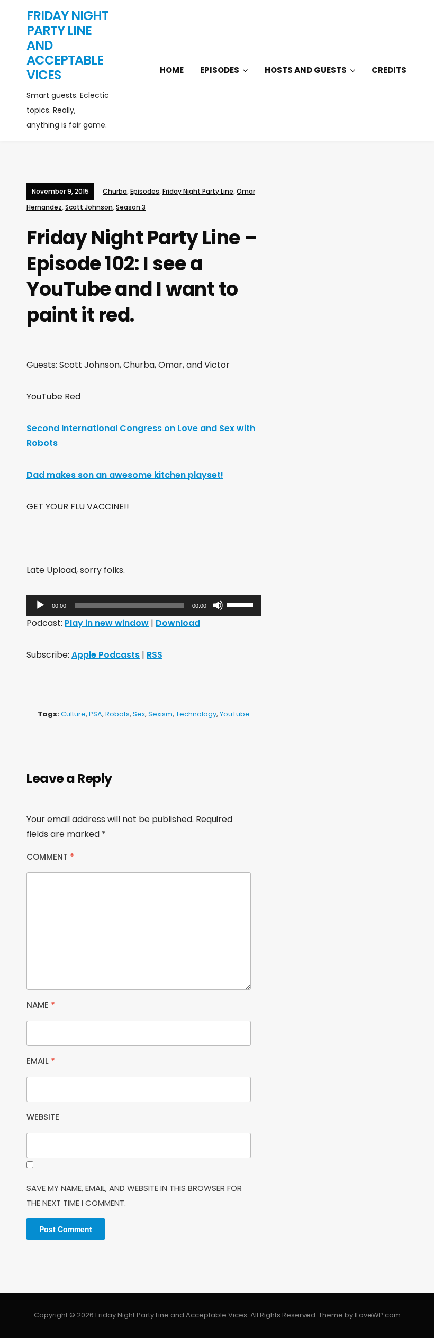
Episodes (219, 70)
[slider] (241, 604)
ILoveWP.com (378, 1315)
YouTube (235, 714)
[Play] (40, 605)
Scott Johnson (89, 207)
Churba (115, 191)
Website (42, 1117)
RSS (154, 655)
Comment (50, 856)
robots (117, 714)
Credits (389, 70)
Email (40, 1061)
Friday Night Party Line (197, 191)
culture (73, 714)
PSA (95, 714)
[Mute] (218, 605)
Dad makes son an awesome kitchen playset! (124, 475)
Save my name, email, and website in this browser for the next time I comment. (134, 1195)
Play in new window (107, 623)
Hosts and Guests (306, 70)
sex (139, 714)
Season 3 (131, 207)
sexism (160, 714)
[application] (143, 605)
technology (196, 714)
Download (178, 623)
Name (40, 1005)
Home (172, 70)
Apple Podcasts (105, 655)
